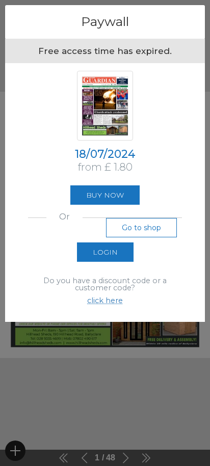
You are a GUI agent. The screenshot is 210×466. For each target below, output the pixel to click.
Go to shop (141, 227)
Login (105, 252)
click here (105, 300)
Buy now (105, 195)
